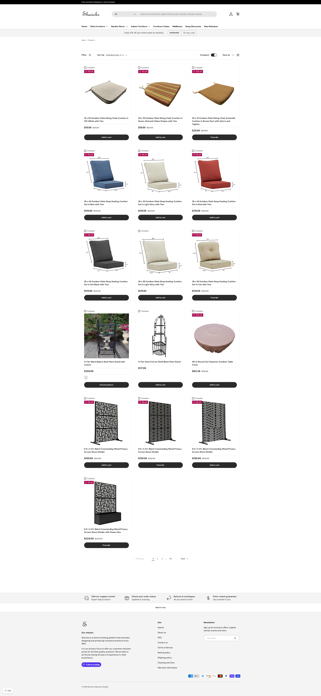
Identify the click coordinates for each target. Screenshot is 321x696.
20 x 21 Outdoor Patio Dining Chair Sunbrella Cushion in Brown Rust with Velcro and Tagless (213, 121)
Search (161, 627)
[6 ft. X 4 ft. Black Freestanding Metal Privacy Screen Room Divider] (106, 423)
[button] (238, 14)
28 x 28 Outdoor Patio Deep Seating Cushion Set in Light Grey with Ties (160, 283)
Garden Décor (118, 26)
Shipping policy (165, 657)
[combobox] (164, 14)
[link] (138, 558)
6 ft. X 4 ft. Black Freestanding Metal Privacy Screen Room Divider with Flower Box (106, 530)
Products (91, 40)
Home (84, 26)
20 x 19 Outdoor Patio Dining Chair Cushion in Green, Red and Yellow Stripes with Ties (160, 119)
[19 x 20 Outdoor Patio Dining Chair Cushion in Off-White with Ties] (106, 92)
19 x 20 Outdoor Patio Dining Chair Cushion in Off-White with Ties (106, 119)
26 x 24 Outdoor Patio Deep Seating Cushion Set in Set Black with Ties (106, 283)
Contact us (163, 642)
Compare (204, 55)
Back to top (161, 607)
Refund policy (164, 652)
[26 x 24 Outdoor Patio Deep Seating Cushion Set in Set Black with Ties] (106, 255)
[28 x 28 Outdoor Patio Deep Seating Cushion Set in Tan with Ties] (214, 255)
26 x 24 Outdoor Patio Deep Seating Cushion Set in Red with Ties (214, 203)
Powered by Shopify (101, 687)
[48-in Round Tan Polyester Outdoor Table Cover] (214, 335)
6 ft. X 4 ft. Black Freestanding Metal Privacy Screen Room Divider (106, 450)
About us (162, 632)
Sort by (100, 55)
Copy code (190, 33)
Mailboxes (177, 26)
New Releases (211, 26)
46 (170, 558)
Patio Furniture (97, 26)
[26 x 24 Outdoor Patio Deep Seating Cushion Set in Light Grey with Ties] (160, 175)
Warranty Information (167, 667)
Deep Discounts (193, 26)
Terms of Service (165, 647)
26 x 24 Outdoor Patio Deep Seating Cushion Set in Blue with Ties (106, 203)
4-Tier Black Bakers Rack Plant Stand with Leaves (104, 363)
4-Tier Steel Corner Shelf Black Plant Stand (159, 361)
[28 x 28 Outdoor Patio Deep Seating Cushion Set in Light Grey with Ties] (160, 255)
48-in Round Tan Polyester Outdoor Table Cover (212, 363)
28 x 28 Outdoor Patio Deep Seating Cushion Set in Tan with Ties (214, 283)
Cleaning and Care (166, 662)
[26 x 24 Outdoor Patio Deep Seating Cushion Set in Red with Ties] (214, 175)
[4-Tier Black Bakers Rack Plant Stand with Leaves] (106, 335)
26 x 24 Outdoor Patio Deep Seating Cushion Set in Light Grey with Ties (160, 203)
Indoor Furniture (139, 26)
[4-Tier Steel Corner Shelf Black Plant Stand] (160, 335)
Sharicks (90, 687)
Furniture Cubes (161, 26)
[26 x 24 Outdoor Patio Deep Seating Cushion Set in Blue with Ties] (106, 175)
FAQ (159, 637)
